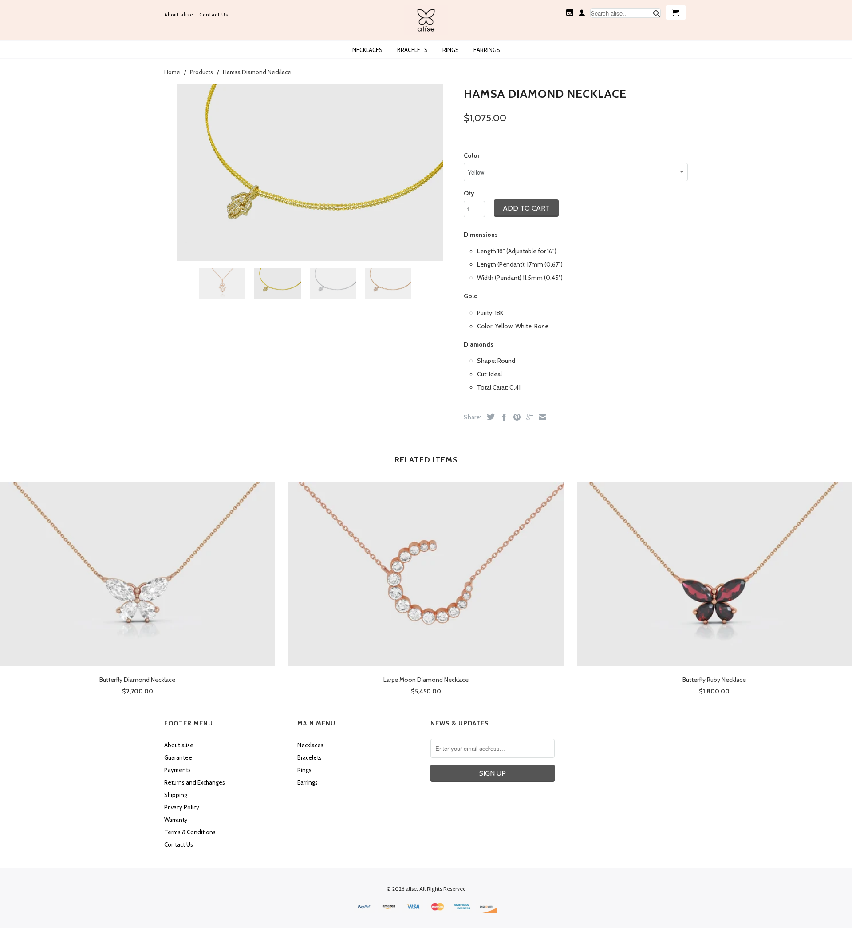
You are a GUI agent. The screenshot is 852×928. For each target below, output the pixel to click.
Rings (450, 49)
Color (472, 155)
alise (411, 888)
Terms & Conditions (190, 832)
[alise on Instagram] (569, 12)
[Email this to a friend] (540, 417)
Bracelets (412, 49)
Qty (469, 193)
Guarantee (178, 757)
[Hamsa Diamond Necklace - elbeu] (309, 172)
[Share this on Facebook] (502, 417)
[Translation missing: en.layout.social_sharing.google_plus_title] (527, 417)
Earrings (486, 49)
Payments (177, 769)
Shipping (175, 794)
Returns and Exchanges (194, 782)
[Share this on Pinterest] (515, 417)
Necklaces (367, 49)
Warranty (176, 819)
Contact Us (213, 15)
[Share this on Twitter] (488, 417)
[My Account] (581, 12)
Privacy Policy (181, 807)
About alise (178, 15)
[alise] (426, 20)
